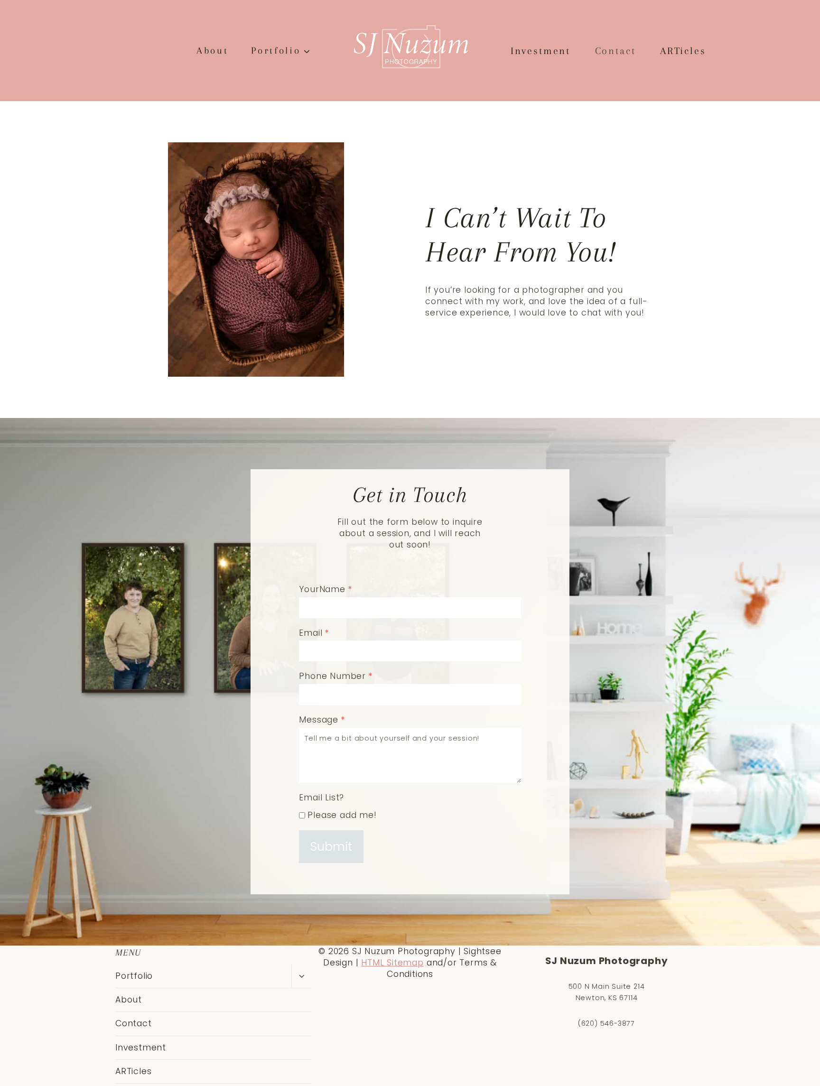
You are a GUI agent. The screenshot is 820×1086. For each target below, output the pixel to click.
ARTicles (683, 50)
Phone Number (335, 676)
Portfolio (134, 976)
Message (322, 719)
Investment (540, 50)
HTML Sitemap (392, 962)
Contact (615, 50)
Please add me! (342, 815)
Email (314, 633)
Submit (331, 846)
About (212, 50)
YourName (325, 589)
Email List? (321, 797)
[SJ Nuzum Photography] (410, 48)
